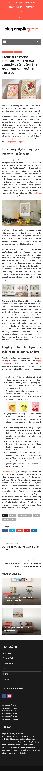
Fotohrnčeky (30, 2)
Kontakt (6, 679)
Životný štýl (8, 658)
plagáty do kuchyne (15, 141)
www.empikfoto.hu (9, 713)
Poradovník (8, 664)
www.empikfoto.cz (9, 708)
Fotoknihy (18, 2)
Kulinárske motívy (24, 515)
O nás (5, 674)
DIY (4, 669)
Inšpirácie (18, 52)
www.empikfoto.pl (9, 711)
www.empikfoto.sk (9, 705)
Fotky (10, 2)
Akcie (21, 12)
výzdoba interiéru (9, 519)
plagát (36, 515)
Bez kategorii (7, 52)
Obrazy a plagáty (15, 7)
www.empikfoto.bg (9, 716)
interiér (12, 515)
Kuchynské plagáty (9, 472)
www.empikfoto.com (10, 719)
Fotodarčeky (29, 7)
